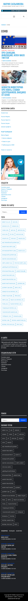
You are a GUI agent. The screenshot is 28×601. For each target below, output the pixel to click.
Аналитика (4, 50)
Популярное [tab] (4, 531)
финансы (17, 316)
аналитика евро (8, 275)
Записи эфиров (7, 138)
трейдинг (6, 316)
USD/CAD (19, 234)
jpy (12, 234)
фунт (19, 324)
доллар (21, 283)
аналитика (20, 271)
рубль (5, 304)
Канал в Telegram (6, 189)
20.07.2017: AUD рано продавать (7, 566)
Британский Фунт (9, 250)
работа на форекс (16, 300)
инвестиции (7, 295)
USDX (13, 238)
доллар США (7, 287)
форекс (5, 320)
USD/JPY (5, 238)
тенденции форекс (9, 308)
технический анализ (9, 312)
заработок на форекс (9, 291)
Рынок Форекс (5, 116)
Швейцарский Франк (9, 267)
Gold (5, 234)
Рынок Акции (5, 123)
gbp (13, 230)
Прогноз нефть (20, 263)
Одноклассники (6, 194)
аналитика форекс (9, 279)
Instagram (4, 198)
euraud (15, 226)
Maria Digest (5, 135)
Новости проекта (6, 150)
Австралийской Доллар (10, 242)
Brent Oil (6, 222)
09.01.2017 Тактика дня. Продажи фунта (8, 576)
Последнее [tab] (12, 531)
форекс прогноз (8, 324)
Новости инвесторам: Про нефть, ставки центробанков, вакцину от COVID (14, 91)
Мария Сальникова (13, 4)
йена (17, 295)
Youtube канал (5, 187)
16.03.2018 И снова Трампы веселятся (9, 556)
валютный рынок (8, 283)
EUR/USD (6, 226)
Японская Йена (8, 271)
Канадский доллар (9, 255)
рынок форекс (15, 304)
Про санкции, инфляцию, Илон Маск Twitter (13, 55)
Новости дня (11, 50)
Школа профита (6, 127)
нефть (5, 300)
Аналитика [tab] (19, 531)
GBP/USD (21, 230)
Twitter (3, 196)
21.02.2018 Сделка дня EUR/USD (7, 546)
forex (5, 230)
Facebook (4, 193)
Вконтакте (4, 191)
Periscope (4, 200)
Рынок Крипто (5, 120)
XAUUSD (21, 238)
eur (15, 222)
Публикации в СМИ (8, 145)
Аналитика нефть (8, 246)
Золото (21, 250)
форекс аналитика (19, 320)
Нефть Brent (7, 263)
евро (18, 287)
